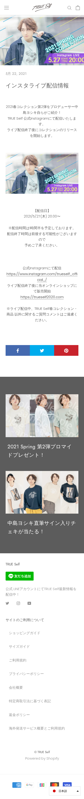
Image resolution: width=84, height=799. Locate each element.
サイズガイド (19, 646)
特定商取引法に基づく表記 (30, 701)
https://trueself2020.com (42, 296)
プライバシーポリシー (26, 673)
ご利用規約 (17, 660)
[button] (64, 791)
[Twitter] (7, 603)
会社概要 (16, 687)
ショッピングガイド (24, 632)
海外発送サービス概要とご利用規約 (37, 728)
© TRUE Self (42, 752)
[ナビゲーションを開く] (6, 8)
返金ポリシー (19, 714)
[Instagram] (18, 603)
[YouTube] (29, 603)
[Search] (69, 8)
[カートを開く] (78, 7)
